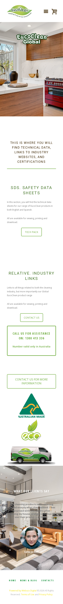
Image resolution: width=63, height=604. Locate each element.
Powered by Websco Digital (23, 590)
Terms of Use (27, 594)
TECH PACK (31, 232)
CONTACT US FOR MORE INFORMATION (31, 381)
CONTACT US (31, 317)
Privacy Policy (45, 594)
